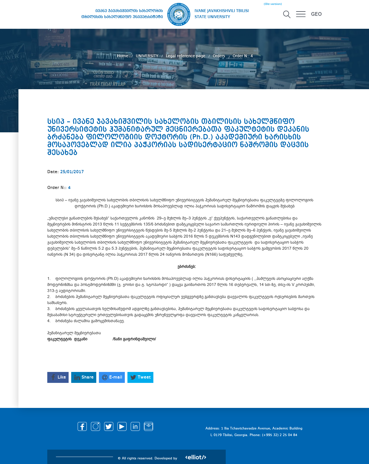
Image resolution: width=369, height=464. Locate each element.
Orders (219, 56)
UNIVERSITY (147, 56)
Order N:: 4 (243, 56)
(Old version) (273, 4)
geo (316, 14)
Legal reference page (186, 56)
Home (123, 56)
